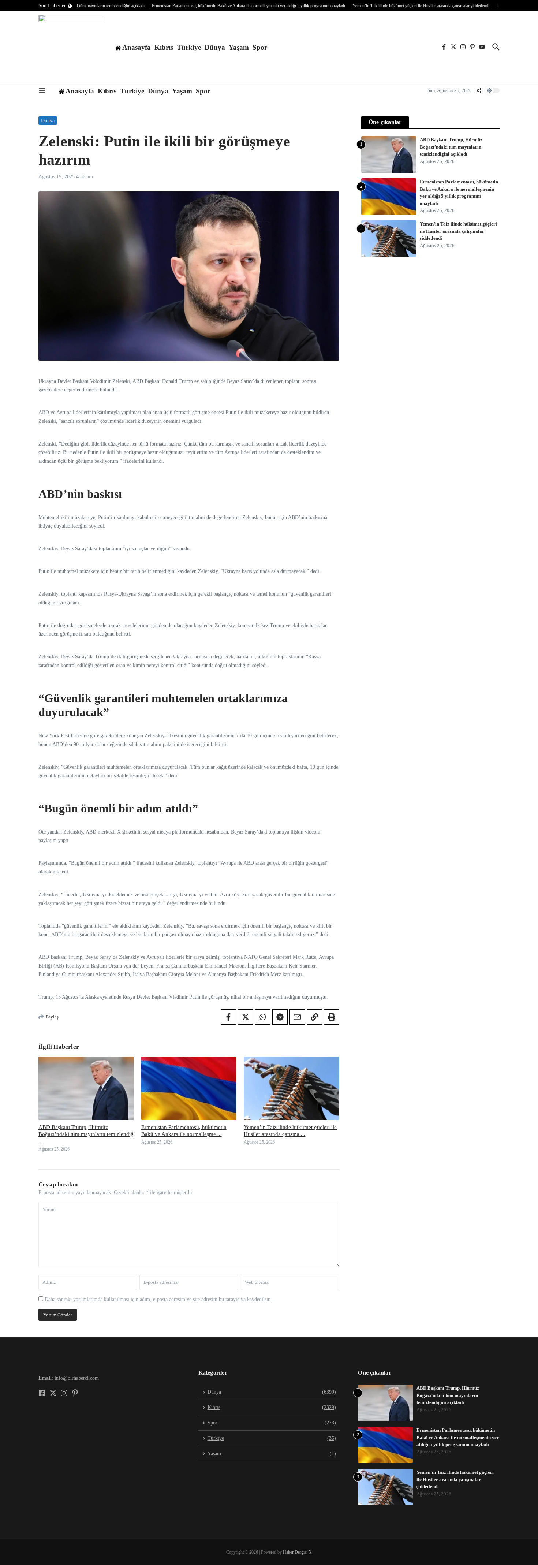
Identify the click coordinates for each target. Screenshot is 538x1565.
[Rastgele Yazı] (478, 90)
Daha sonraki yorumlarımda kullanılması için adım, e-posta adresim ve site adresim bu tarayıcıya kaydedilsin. (158, 1299)
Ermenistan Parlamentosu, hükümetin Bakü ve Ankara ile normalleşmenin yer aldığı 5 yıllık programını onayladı (457, 1437)
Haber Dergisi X (297, 1552)
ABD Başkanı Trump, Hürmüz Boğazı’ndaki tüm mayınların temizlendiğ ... (86, 1134)
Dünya (215, 47)
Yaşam (239, 47)
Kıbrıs (163, 47)
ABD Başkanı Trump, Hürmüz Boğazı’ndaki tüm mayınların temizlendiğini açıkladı (451, 147)
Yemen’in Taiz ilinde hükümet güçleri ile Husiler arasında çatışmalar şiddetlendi (458, 231)
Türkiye (189, 47)
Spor (260, 47)
